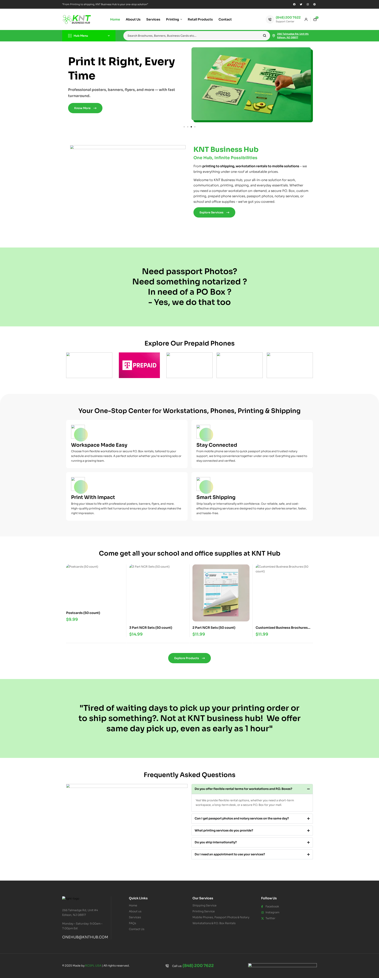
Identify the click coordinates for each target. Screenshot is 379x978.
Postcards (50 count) (83, 613)
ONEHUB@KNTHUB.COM (85, 937)
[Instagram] (307, 4)
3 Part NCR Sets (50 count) (150, 628)
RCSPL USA (93, 965)
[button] (184, 126)
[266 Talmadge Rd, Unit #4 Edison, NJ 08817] (273, 35)
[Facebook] (294, 4)
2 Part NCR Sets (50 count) (213, 628)
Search (264, 35)
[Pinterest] (314, 4)
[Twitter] (301, 4)
